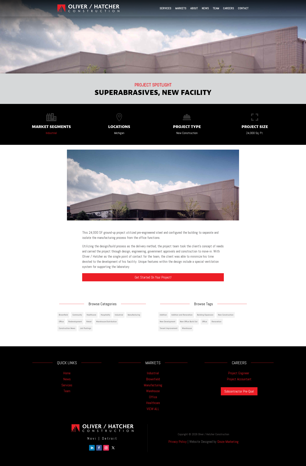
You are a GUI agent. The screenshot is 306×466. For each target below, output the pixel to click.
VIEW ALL (153, 409)
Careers (228, 8)
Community (77, 314)
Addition (163, 314)
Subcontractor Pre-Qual (239, 391)
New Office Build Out (188, 321)
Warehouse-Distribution (106, 321)
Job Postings (85, 328)
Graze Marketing (228, 441)
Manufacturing (134, 314)
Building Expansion (205, 314)
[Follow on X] (113, 448)
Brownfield (63, 314)
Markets (180, 8)
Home (66, 373)
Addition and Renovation (181, 314)
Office (61, 321)
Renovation (216, 321)
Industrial (51, 133)
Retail (89, 321)
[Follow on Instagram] (106, 448)
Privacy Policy (177, 441)
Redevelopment (75, 321)
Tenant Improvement (168, 328)
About (194, 8)
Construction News (67, 328)
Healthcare (91, 314)
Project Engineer (239, 373)
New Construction (225, 314)
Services (165, 8)
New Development (167, 321)
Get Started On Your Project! (153, 277)
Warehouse (187, 328)
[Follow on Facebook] (99, 448)
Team (216, 8)
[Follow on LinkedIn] (92, 448)
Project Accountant (239, 379)
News (205, 8)
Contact (243, 8)
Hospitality (105, 314)
